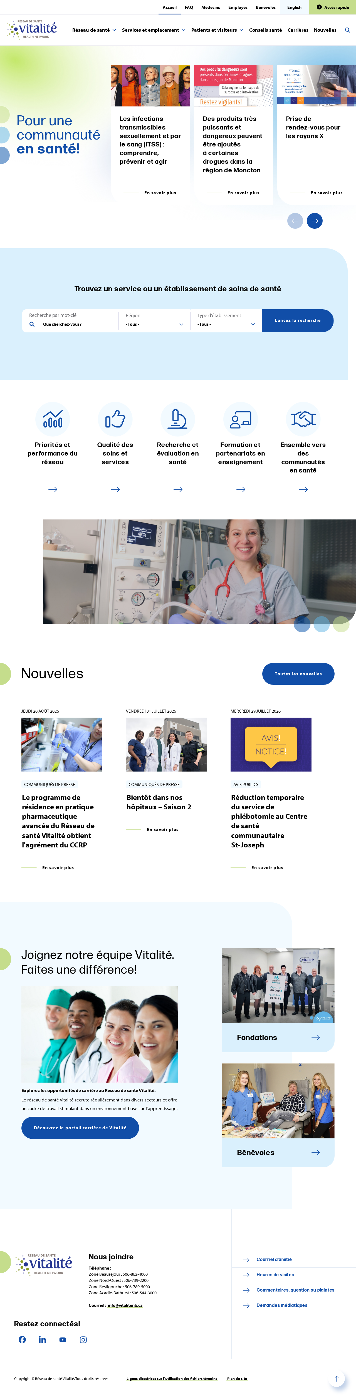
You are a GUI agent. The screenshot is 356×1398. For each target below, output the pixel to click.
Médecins (210, 7)
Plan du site (237, 1378)
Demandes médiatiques (282, 1305)
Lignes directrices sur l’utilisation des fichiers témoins (172, 1378)
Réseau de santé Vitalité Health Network (34, 30)
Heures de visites (275, 1275)
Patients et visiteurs (214, 30)
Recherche (347, 30)
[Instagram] (83, 1340)
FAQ (189, 7)
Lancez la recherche (298, 320)
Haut (336, 1378)
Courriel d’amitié (274, 1259)
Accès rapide (336, 7)
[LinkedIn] (42, 1340)
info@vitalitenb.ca (125, 1305)
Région (133, 315)
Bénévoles (266, 7)
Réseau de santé (91, 30)
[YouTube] (63, 1340)
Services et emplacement (150, 30)
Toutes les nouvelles (298, 673)
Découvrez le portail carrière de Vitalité (80, 1127)
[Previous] (295, 221)
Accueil (170, 7)
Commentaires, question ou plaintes (296, 1290)
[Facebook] (22, 1340)
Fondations (257, 1037)
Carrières (298, 30)
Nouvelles (325, 30)
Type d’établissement (219, 315)
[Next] (315, 221)
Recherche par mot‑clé (52, 315)
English (294, 7)
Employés (238, 7)
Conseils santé (265, 30)
